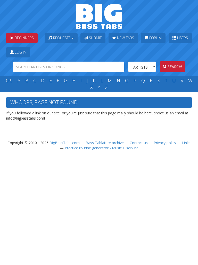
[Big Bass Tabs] (99, 15)
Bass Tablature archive (105, 142)
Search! (174, 66)
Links (186, 142)
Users (182, 37)
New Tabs (125, 37)
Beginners (24, 37)
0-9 (9, 80)
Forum (155, 37)
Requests (62, 37)
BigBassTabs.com (65, 142)
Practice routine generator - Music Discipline (101, 147)
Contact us (139, 142)
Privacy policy (165, 142)
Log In (20, 52)
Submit (95, 37)
